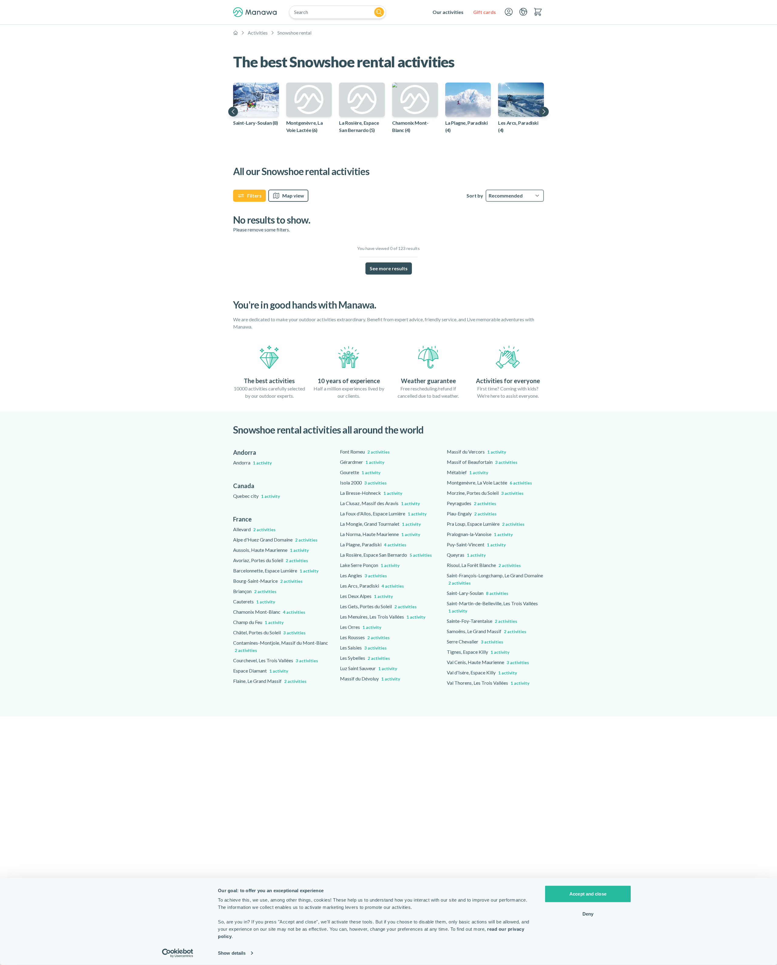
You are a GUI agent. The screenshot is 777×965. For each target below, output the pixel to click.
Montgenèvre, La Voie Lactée (489, 482)
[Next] (544, 111)
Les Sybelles (365, 658)
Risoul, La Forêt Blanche (484, 565)
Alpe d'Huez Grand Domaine (275, 539)
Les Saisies (363, 647)
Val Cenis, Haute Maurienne (488, 662)
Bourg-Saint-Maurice (268, 581)
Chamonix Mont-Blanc (269, 612)
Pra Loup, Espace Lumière (485, 524)
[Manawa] (255, 12)
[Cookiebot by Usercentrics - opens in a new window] (177, 953)
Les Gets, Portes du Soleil (378, 606)
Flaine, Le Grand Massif (270, 681)
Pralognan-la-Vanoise (480, 534)
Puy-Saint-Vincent (476, 544)
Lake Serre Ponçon (369, 565)
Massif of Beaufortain (482, 462)
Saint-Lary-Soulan (477, 593)
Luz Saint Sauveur (368, 668)
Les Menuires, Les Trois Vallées (382, 616)
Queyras (466, 555)
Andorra (252, 462)
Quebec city (256, 496)
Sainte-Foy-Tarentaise (482, 621)
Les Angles (363, 575)
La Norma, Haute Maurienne (380, 534)
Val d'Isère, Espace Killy (482, 672)
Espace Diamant (260, 670)
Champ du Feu (258, 622)
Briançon (255, 591)
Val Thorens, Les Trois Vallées (488, 683)
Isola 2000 (363, 482)
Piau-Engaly (472, 513)
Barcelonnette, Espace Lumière (275, 570)
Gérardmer (362, 462)
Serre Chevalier (475, 641)
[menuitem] (448, 12)
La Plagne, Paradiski (373, 544)
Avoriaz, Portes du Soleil (270, 560)
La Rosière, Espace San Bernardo (386, 555)
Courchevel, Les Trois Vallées (275, 660)
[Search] (379, 12)
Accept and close (587, 893)
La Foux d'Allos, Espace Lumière (383, 513)
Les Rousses (365, 637)
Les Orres (360, 627)
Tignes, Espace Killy (478, 652)
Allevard (254, 529)
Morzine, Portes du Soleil (485, 493)
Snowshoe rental (294, 32)
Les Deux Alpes (366, 596)
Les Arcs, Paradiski (372, 586)
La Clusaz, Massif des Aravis (380, 503)
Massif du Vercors (476, 451)
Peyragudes (471, 503)
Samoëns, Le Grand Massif (486, 631)
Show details (232, 953)
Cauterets (254, 601)
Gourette (360, 472)
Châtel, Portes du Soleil (269, 632)
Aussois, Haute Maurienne (271, 550)
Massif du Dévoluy (370, 678)
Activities (258, 32)
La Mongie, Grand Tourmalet (380, 524)
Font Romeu (365, 451)
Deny (587, 913)
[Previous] (233, 111)
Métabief (467, 472)
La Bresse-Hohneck (371, 493)
